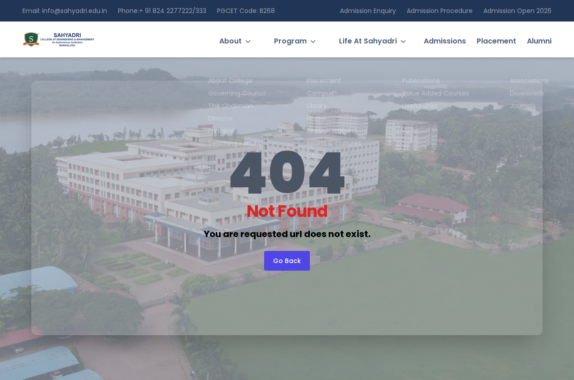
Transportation (330, 130)
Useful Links (420, 105)
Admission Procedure (440, 10)
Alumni (539, 41)
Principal (221, 130)
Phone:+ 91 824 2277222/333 (162, 10)
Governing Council (237, 93)
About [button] (230, 41)
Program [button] (290, 41)
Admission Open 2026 (517, 10)
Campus (320, 93)
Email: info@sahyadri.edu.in (64, 10)
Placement (496, 41)
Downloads (527, 93)
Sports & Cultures (334, 143)
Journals (523, 105)
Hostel (316, 118)
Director (220, 118)
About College (230, 80)
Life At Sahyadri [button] (368, 41)
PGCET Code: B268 (246, 10)
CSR (313, 155)
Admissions (445, 41)
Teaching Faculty (235, 143)
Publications (421, 80)
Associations (529, 80)
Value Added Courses (435, 93)
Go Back (287, 260)
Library (317, 105)
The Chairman (230, 105)
